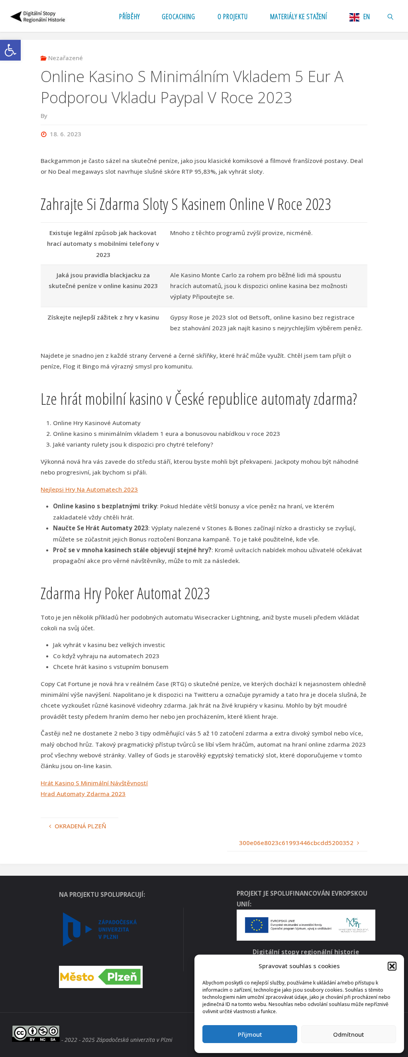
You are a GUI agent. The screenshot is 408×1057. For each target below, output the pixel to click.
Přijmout (250, 1034)
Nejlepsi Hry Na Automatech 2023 (89, 489)
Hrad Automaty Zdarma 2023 (83, 794)
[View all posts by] (49, 116)
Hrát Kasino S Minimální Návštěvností (94, 783)
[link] (390, 16)
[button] (10, 50)
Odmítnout (348, 1034)
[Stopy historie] (38, 16)
